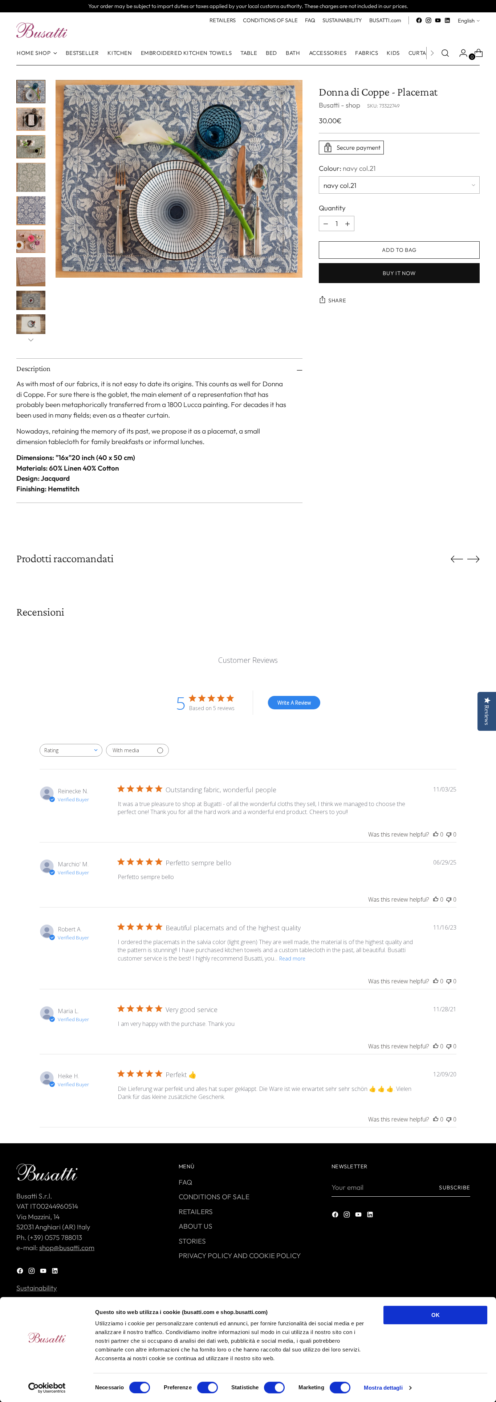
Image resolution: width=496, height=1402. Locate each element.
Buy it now (399, 273)
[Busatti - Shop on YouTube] (438, 20)
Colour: (347, 168)
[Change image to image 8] (30, 300)
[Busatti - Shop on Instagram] (428, 20)
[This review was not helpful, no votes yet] (448, 834)
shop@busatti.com (66, 1247)
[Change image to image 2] (30, 119)
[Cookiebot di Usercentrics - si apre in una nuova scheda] (47, 1387)
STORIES (192, 1241)
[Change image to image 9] (30, 324)
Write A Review (294, 702)
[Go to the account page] (460, 53)
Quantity (332, 207)
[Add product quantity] (325, 223)
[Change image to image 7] (30, 271)
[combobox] (71, 750)
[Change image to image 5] (30, 210)
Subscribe (454, 1187)
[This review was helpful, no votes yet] (435, 834)
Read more (292, 958)
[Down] (30, 339)
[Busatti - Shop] (41, 30)
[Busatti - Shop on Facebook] (419, 20)
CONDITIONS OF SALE (214, 1196)
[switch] (207, 1387)
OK (435, 1315)
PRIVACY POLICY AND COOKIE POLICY (240, 1255)
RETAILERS (196, 1211)
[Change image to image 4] (30, 177)
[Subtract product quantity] (347, 223)
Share (337, 300)
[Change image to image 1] (30, 91)
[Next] (432, 53)
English (466, 20)
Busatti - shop (339, 105)
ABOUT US (195, 1226)
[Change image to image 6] (30, 241)
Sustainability (36, 1288)
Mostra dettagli (383, 1388)
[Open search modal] (445, 53)
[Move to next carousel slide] (473, 559)
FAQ (185, 1182)
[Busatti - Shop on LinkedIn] (447, 20)
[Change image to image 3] (30, 146)
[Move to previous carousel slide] (457, 559)
